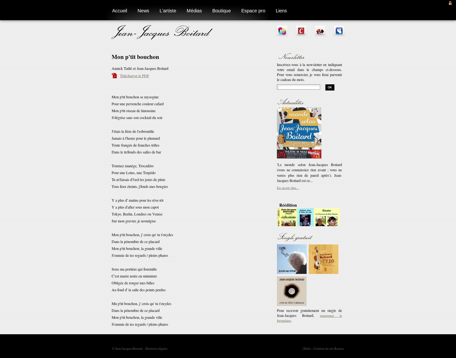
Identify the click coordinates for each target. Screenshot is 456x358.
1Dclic (306, 348)
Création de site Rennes (329, 348)
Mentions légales (156, 348)
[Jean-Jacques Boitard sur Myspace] (339, 34)
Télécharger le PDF (134, 75)
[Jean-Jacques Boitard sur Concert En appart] (301, 34)
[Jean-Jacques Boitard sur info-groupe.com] (282, 34)
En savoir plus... (288, 155)
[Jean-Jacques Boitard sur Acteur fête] (320, 34)
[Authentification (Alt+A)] (450, 2)
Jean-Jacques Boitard (161, 31)
